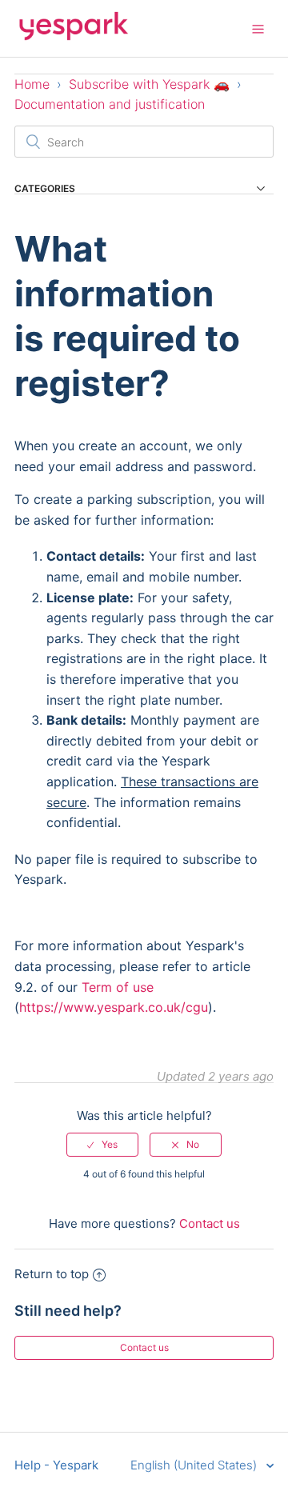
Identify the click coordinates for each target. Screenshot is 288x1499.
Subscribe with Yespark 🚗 (149, 84)
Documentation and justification (109, 104)
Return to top (51, 1273)
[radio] (102, 1145)
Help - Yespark (56, 1465)
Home (32, 84)
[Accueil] (73, 36)
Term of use (118, 987)
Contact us (209, 1223)
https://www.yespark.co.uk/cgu (113, 1007)
